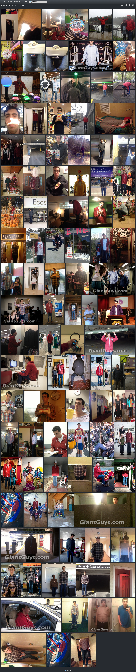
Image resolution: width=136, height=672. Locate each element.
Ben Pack (19, 5)
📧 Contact (68, 670)
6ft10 (11, 5)
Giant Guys (6, 2)
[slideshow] (130, 5)
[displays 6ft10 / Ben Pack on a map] (133, 5)
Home (4, 5)
